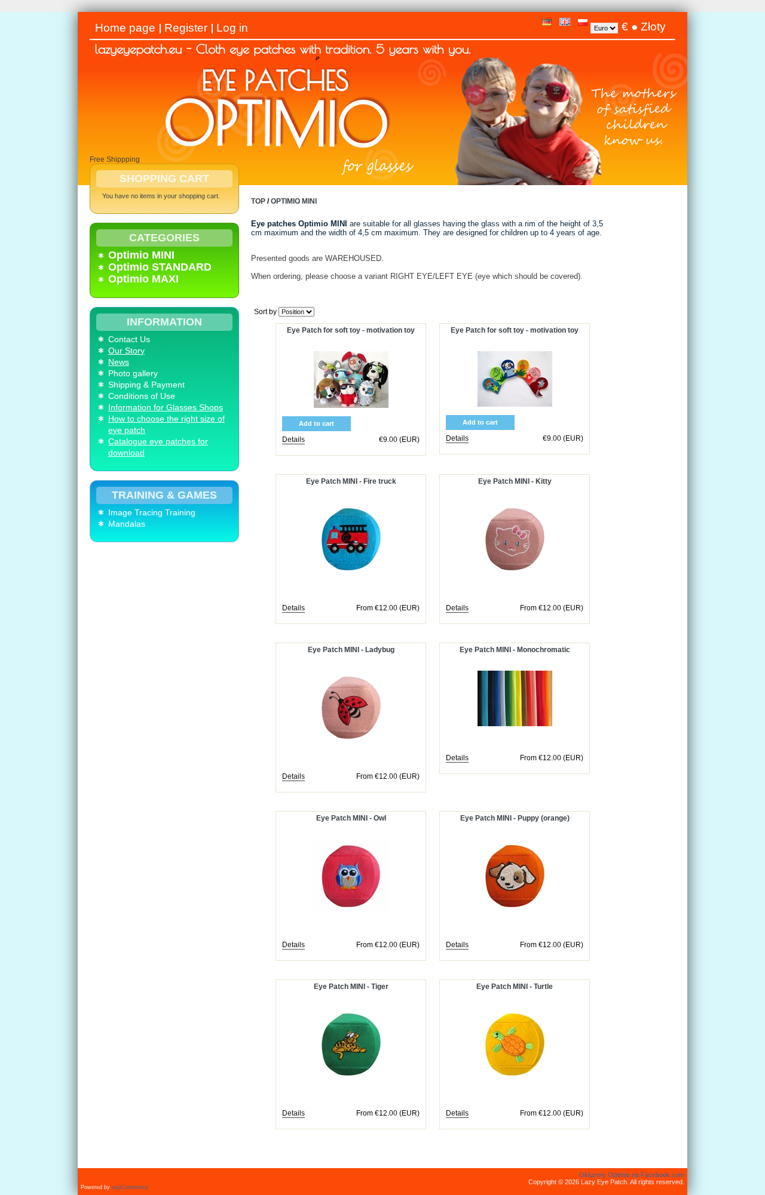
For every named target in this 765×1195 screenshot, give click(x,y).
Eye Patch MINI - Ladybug (351, 650)
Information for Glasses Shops (165, 407)
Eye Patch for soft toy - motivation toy (351, 330)
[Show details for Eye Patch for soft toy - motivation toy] (351, 405)
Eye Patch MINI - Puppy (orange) (515, 818)
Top (258, 201)
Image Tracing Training (151, 512)
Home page (125, 27)
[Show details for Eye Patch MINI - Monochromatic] (515, 724)
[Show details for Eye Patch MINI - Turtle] (515, 1079)
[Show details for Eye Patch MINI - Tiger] (351, 1079)
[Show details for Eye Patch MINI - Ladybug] (351, 742)
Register (185, 27)
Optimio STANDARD (160, 267)
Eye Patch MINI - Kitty (515, 481)
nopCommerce (130, 1187)
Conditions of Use (141, 396)
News (118, 362)
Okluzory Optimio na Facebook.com (631, 1174)
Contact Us (129, 339)
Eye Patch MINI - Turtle (514, 986)
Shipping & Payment (146, 384)
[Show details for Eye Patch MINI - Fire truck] (351, 574)
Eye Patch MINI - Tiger (351, 986)
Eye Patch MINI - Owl (351, 818)
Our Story (126, 350)
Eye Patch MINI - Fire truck (351, 481)
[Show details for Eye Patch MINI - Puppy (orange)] (515, 911)
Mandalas (126, 524)
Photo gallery (133, 373)
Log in (232, 27)
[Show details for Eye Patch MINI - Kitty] (515, 574)
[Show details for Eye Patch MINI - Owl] (351, 911)
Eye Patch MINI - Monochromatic (515, 650)
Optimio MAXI (143, 279)
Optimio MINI (141, 255)
